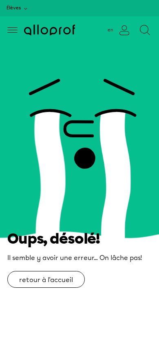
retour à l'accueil (46, 280)
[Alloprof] (49, 30)
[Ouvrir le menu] (12, 30)
